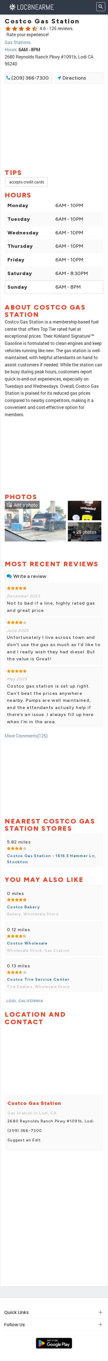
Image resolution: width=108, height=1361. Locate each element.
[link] (35, 520)
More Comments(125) (26, 736)
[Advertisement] (54, 126)
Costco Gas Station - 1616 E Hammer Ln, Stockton (51, 859)
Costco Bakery (23, 907)
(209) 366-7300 (29, 78)
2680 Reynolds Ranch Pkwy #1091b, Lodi (50, 1121)
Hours (10, 49)
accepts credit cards (26, 182)
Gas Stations (17, 42)
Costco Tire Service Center (38, 979)
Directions (73, 78)
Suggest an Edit (24, 1140)
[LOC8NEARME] (31, 6)
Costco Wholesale (27, 943)
